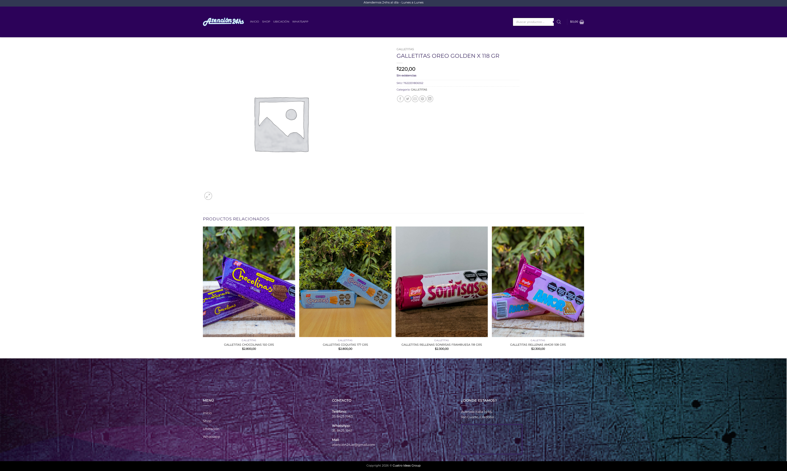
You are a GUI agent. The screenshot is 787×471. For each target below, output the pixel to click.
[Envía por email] (415, 98)
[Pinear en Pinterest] (422, 98)
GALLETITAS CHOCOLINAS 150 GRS (249, 344)
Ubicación (281, 21)
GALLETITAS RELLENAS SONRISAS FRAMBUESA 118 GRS (441, 344)
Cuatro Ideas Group (407, 465)
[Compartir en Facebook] (400, 98)
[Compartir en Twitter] (407, 98)
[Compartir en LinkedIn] (429, 98)
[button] (577, 21)
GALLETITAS (405, 49)
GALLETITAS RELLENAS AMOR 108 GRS (538, 344)
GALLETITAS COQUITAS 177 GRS (345, 344)
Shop (266, 21)
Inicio (254, 21)
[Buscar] (559, 22)
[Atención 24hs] (223, 22)
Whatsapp (300, 21)
